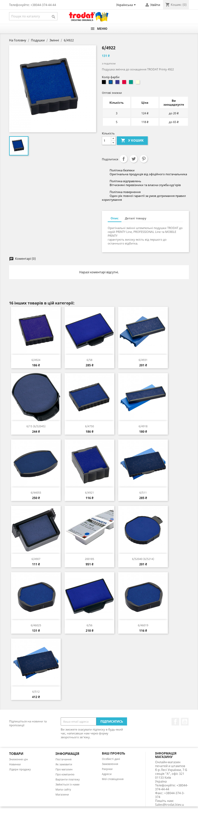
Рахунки (107, 769)
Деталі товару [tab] (135, 218)
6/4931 (143, 360)
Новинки (15, 764)
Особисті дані (111, 759)
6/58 (89, 360)
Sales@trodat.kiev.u (169, 804)
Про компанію (64, 774)
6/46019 (143, 625)
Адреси (107, 774)
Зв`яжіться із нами (67, 784)
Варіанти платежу (67, 779)
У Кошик (132, 140)
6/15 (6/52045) (35, 426)
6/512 (36, 691)
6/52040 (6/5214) (143, 559)
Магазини (62, 794)
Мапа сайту (63, 789)
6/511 (143, 492)
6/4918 (143, 426)
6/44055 (36, 492)
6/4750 (89, 426)
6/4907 (36, 559)
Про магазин (64, 769)
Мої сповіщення (113, 779)
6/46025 (36, 625)
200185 (89, 559)
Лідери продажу (20, 769)
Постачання (63, 759)
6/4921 (89, 492)
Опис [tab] (115, 218)
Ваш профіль (113, 753)
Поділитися (123, 159)
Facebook (175, 721)
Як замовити (63, 764)
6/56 (89, 625)
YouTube (185, 721)
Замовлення (110, 764)
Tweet (133, 159)
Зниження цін (18, 759)
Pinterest (144, 159)
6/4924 (36, 360)
